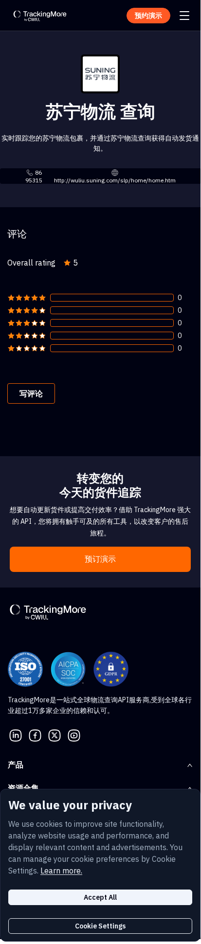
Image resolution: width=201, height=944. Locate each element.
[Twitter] (54, 734)
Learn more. (61, 870)
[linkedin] (15, 734)
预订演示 (100, 559)
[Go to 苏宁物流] (100, 73)
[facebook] (35, 734)
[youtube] (74, 734)
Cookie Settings (100, 926)
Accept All (100, 897)
